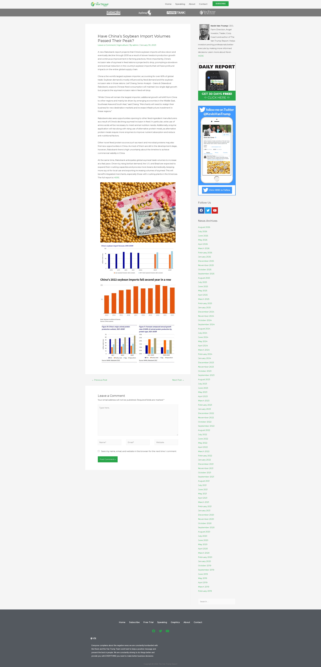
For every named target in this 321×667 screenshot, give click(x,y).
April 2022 (203, 447)
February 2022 (205, 455)
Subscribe (134, 622)
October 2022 (204, 422)
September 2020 (206, 527)
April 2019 (202, 582)
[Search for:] (217, 601)
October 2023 (204, 371)
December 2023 (206, 362)
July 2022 (202, 434)
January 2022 (204, 460)
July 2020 (202, 536)
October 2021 (204, 472)
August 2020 (204, 532)
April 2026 (203, 244)
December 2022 (206, 413)
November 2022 (206, 417)
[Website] (166, 443)
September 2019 (206, 570)
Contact (203, 4)
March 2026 (203, 248)
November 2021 (205, 468)
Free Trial (148, 622)
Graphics (175, 622)
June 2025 (203, 286)
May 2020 (202, 544)
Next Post (178, 380)
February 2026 (205, 252)
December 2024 (206, 312)
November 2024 (206, 316)
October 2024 (205, 320)
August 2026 (204, 227)
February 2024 (205, 354)
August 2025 (204, 278)
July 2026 (202, 231)
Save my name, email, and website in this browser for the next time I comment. (139, 451)
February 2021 (205, 506)
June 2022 (203, 439)
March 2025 (203, 299)
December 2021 (206, 464)
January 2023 (204, 409)
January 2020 (204, 561)
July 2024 (202, 333)
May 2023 (202, 392)
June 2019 (203, 574)
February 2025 (205, 303)
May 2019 (202, 578)
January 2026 (204, 257)
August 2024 (204, 328)
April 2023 (203, 396)
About (192, 4)
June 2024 (203, 337)
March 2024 (204, 350)
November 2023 (206, 367)
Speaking (180, 4)
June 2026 (203, 235)
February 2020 (205, 557)
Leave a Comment (107, 45)
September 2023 (206, 375)
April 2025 (203, 295)
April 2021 (202, 498)
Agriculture (122, 45)
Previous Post (99, 380)
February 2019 (205, 591)
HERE (116, 177)
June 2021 (203, 489)
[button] (221, 3)
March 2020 (204, 553)
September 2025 (206, 273)
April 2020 (203, 548)
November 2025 (206, 265)
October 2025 (204, 269)
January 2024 (204, 358)
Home (168, 4)
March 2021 (203, 502)
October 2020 (205, 523)
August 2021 (204, 481)
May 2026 (202, 240)
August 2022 (204, 430)
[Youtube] (215, 210)
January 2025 (204, 307)
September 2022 (206, 426)
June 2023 (203, 388)
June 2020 (203, 540)
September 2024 (206, 324)
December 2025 (206, 261)
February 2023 (205, 405)
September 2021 (206, 476)
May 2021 (202, 493)
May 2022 (202, 443)
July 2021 (202, 485)
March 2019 (203, 587)
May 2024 (202, 341)
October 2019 (204, 565)
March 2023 (203, 400)
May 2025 (202, 290)
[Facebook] (201, 210)
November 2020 (206, 519)
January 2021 (204, 510)
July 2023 (202, 384)
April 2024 (203, 345)
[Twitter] (208, 210)
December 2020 (206, 515)
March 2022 (203, 451)
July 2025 (202, 282)
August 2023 (204, 379)
